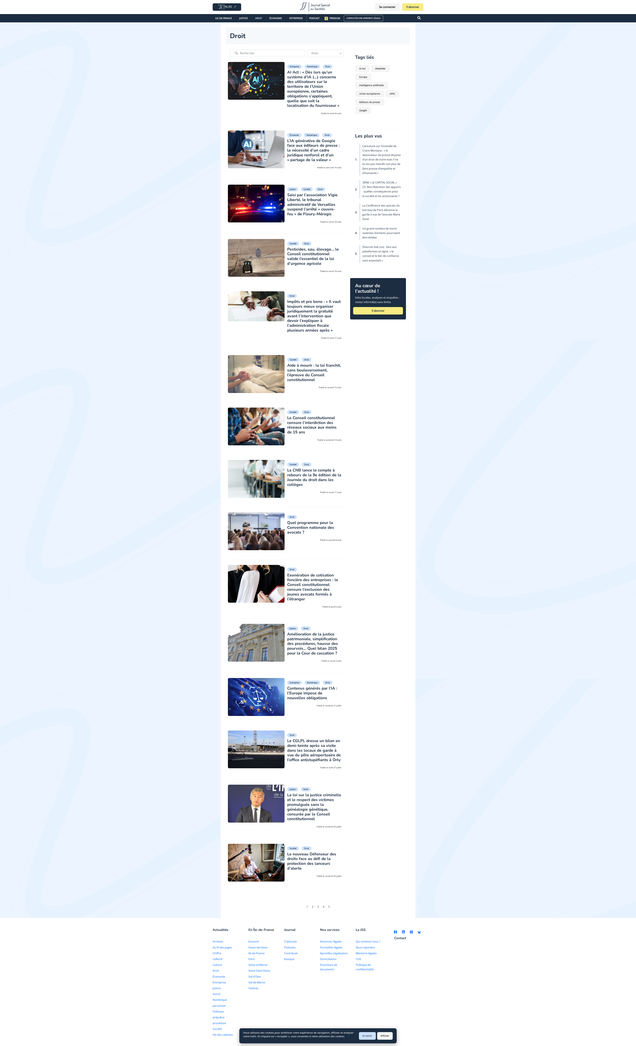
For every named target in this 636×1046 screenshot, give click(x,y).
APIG (392, 93)
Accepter (367, 1035)
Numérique (312, 66)
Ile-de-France (223, 18)
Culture (217, 965)
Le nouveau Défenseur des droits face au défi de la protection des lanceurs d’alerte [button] (311, 861)
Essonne (253, 941)
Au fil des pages (222, 947)
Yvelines (253, 988)
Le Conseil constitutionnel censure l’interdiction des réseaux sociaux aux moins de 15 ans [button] (312, 425)
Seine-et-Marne (257, 965)
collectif (217, 959)
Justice (243, 18)
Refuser (385, 1035)
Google (363, 110)
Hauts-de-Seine (257, 947)
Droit (258, 18)
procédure (219, 1023)
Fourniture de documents (328, 967)
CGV (358, 959)
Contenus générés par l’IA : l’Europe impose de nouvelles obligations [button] (312, 693)
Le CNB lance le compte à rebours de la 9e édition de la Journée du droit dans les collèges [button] (314, 477)
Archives (218, 941)
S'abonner (412, 7)
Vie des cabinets (223, 1035)
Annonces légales (331, 941)
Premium (334, 18)
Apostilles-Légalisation (334, 953)
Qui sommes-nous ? (368, 941)
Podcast (314, 18)
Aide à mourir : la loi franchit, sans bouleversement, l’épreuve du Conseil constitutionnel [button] (314, 372)
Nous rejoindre (365, 947)
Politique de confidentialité (365, 967)
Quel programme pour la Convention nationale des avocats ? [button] (310, 527)
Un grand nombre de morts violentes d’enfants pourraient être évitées (381, 233)
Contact (400, 938)
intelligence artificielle (371, 85)
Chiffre (217, 953)
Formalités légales (331, 947)
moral (216, 994)
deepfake (380, 68)
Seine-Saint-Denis (259, 970)
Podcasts (290, 947)
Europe (363, 76)
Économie (275, 18)
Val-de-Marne (256, 982)
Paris (251, 959)
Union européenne (369, 93)
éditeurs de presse (369, 102)
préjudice (218, 1017)
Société (306, 189)
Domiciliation (328, 959)
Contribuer (291, 953)
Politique (218, 1011)
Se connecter (387, 7)
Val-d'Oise (254, 976)
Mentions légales (366, 953)
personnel (219, 1006)
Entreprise (296, 18)
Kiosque (289, 959)
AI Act (362, 68)
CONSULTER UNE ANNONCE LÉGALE (363, 18)
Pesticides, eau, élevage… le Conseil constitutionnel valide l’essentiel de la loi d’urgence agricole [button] (313, 256)
